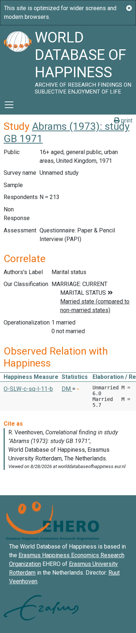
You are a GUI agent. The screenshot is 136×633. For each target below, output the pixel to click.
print (126, 120)
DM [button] (67, 388)
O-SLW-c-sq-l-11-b (28, 388)
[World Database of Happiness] (17, 60)
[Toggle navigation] (9, 105)
